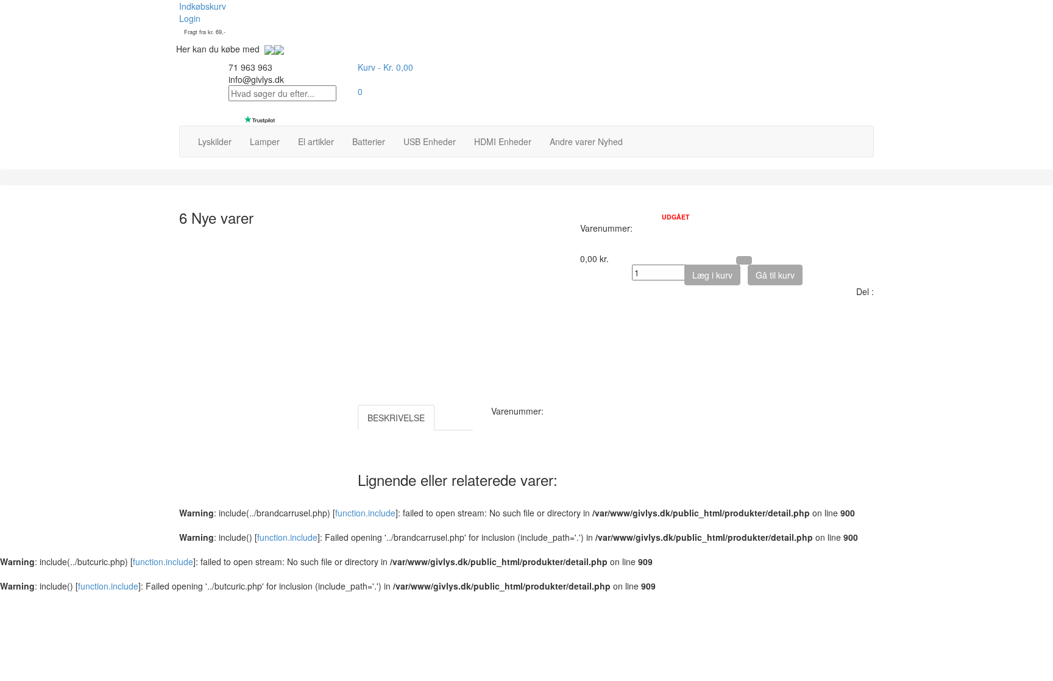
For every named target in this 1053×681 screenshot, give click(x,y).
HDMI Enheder (502, 141)
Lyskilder (215, 141)
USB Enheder (429, 141)
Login (189, 18)
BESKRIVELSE (396, 418)
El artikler (316, 141)
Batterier (368, 141)
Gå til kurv (775, 275)
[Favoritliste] (744, 260)
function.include (365, 513)
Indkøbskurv (202, 6)
